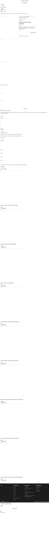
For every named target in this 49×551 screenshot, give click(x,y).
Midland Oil (38, 490)
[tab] (22, 108)
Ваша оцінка (3, 137)
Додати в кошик (33, 32)
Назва (2, 156)
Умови (8, 501)
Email (2, 160)
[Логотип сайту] (2, 4)
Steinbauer (38, 487)
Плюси (1, 149)
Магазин (14, 489)
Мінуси (2, 153)
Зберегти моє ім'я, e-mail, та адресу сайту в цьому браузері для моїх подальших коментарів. (14, 164)
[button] (4, 480)
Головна (14, 487)
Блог (14, 496)
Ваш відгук (2, 140)
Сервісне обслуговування (24, 0)
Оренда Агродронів (24, 2)
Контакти (14, 499)
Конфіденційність (3, 501)
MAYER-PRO (21, 20)
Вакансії (14, 494)
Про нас (14, 492)
